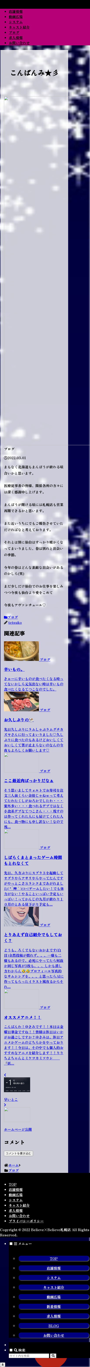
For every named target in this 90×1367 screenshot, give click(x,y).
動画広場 (16, 1194)
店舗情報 (16, 1189)
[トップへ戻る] (2, 1364)
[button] (53, 1355)
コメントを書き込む (18, 1153)
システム (16, 1200)
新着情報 (54, 1306)
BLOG (53, 1325)
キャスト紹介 (19, 1205)
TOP (13, 1184)
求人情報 (16, 1210)
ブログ (12, 617)
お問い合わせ (19, 1215)
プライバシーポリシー (26, 1220)
